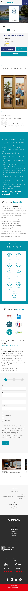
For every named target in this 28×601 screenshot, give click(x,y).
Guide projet (14, 533)
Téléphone (4, 405)
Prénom (4, 385)
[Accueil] (9, 2)
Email (3, 399)
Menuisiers (14, 535)
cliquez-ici (18, 437)
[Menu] (2, 2)
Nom (3, 392)
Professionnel (7, 420)
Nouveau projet (8, 415)
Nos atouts (14, 537)
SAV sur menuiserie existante (10, 417)
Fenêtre (17, 460)
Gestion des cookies (14, 588)
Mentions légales (14, 585)
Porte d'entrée (7, 463)
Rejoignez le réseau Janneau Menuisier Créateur (14, 541)
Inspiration (13, 531)
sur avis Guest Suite (7, 45)
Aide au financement (8, 460)
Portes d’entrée (14, 529)
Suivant (5, 443)
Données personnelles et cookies (14, 587)
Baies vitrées (14, 527)
